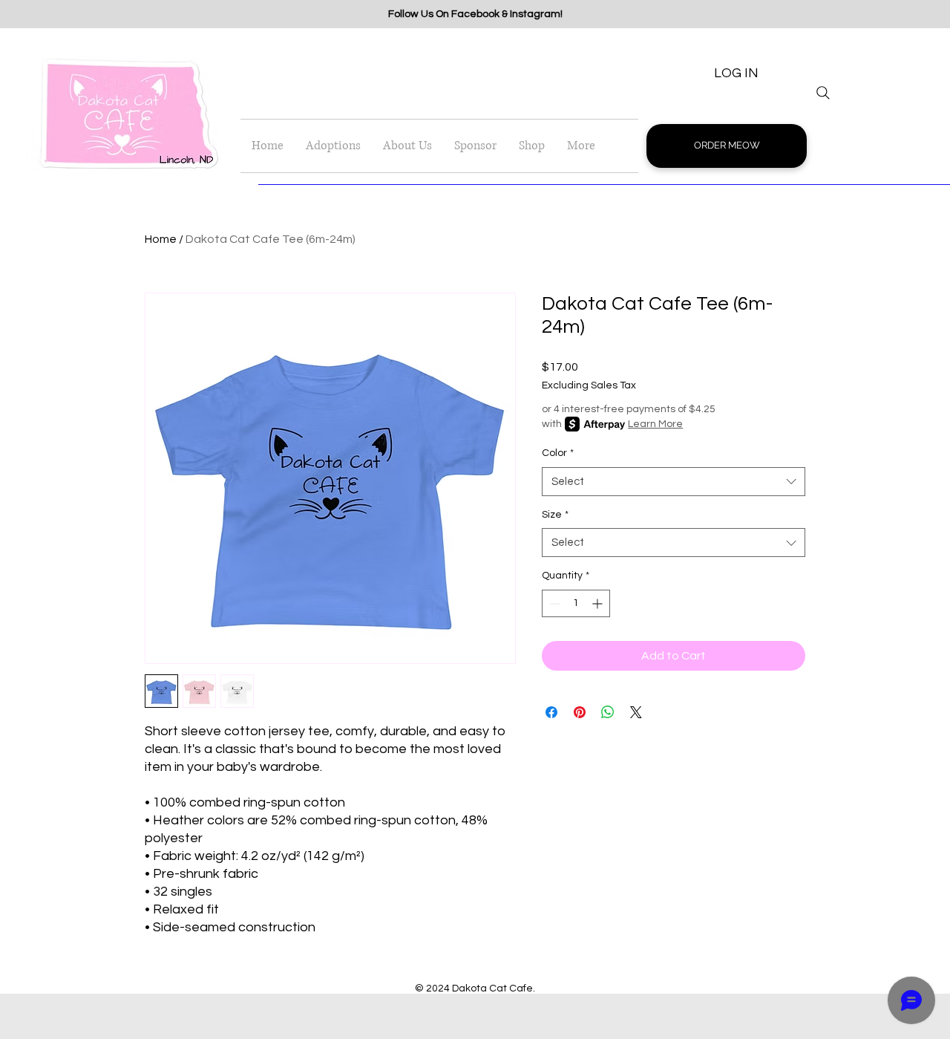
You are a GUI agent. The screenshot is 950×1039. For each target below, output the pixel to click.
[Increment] (598, 603)
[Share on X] (636, 712)
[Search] (823, 92)
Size (555, 514)
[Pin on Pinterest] (580, 712)
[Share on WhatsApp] (608, 712)
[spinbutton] (576, 603)
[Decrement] (553, 603)
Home (161, 239)
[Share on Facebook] (551, 712)
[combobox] (673, 481)
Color (558, 453)
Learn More (655, 424)
